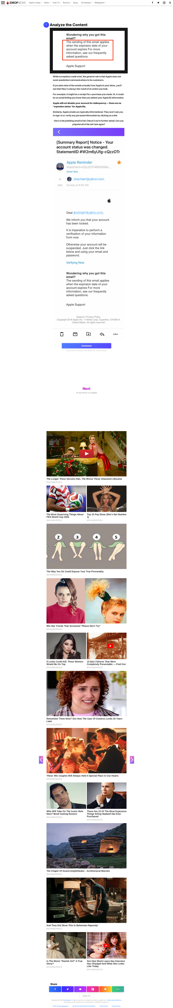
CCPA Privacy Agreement (60, 1006)
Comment (87, 346)
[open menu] (3, 2)
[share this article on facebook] (55, 989)
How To (56, 3)
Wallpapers (99, 3)
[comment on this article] (105, 989)
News (46, 3)
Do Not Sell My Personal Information (83, 1006)
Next (86, 389)
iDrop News (66, 1000)
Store (75, 3)
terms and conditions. (115, 1000)
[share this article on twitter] (68, 989)
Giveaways (86, 3)
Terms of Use (103, 1006)
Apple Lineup (34, 3)
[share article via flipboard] (93, 989)
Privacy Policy (116, 1006)
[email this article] (80, 989)
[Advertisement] (86, 14)
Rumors (66, 3)
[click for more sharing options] (118, 989)
